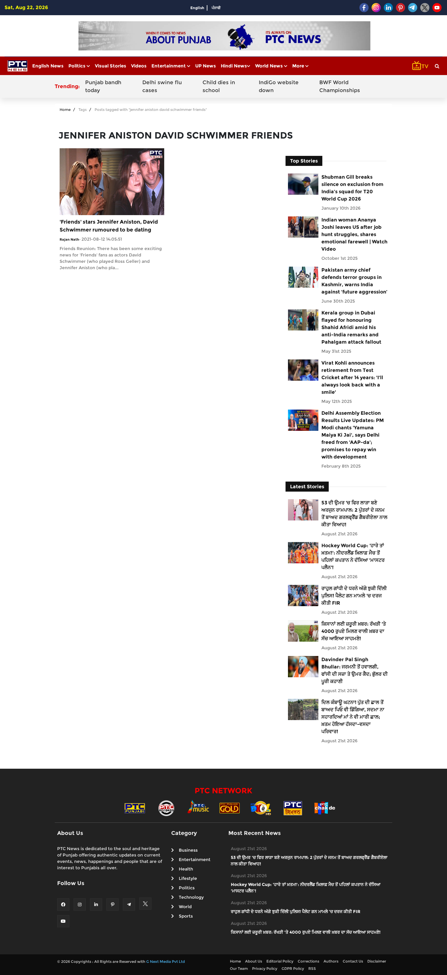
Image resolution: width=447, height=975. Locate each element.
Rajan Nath (69, 239)
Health (186, 869)
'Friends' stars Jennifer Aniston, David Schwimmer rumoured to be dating (109, 226)
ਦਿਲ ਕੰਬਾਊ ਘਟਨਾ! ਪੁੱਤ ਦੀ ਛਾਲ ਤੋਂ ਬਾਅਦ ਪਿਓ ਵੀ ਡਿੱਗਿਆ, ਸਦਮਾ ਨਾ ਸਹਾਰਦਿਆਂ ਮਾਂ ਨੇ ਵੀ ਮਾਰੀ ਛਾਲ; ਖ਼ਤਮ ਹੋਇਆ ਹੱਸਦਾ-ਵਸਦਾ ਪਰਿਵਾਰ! (352, 716)
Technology (191, 897)
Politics (77, 66)
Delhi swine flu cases (162, 86)
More (298, 66)
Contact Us (353, 961)
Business (188, 850)
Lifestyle (188, 878)
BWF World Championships (339, 86)
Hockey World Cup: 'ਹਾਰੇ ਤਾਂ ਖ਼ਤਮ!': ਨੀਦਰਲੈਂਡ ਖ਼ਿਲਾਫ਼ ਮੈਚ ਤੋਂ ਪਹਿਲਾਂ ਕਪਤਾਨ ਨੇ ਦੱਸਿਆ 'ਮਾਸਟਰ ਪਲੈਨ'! (353, 556)
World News (269, 66)
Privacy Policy (264, 968)
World (185, 906)
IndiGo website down (279, 86)
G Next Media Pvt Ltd (165, 961)
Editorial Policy (279, 961)
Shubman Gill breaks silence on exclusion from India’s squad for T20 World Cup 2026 (352, 188)
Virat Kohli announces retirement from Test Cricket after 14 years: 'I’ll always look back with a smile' (352, 377)
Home (65, 109)
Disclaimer (376, 961)
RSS (312, 968)
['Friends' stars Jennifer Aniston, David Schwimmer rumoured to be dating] (112, 181)
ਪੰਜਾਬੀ (216, 7)
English (197, 7)
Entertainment (169, 66)
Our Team (239, 968)
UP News (205, 66)
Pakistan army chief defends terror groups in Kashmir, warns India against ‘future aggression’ (354, 281)
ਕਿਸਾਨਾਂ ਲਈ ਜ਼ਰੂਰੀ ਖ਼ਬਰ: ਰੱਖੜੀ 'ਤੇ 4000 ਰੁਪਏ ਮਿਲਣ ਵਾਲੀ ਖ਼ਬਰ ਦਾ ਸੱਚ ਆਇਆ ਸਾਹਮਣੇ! (353, 631)
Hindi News (234, 66)
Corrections (308, 961)
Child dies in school (219, 86)
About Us (253, 961)
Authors (331, 961)
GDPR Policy (293, 968)
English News (48, 66)
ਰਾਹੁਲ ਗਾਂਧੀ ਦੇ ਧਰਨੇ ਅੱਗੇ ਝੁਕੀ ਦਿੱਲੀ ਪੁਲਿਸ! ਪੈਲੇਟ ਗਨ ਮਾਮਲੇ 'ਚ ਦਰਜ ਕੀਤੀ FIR (354, 595)
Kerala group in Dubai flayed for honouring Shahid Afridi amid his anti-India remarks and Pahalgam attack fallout (351, 327)
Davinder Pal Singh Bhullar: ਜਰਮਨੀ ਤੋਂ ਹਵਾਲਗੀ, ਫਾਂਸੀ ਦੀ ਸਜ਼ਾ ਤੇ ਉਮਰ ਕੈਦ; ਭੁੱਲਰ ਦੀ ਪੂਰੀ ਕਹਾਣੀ (354, 670)
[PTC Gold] (229, 808)
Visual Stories (110, 66)
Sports (186, 916)
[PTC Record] (166, 808)
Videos (139, 66)
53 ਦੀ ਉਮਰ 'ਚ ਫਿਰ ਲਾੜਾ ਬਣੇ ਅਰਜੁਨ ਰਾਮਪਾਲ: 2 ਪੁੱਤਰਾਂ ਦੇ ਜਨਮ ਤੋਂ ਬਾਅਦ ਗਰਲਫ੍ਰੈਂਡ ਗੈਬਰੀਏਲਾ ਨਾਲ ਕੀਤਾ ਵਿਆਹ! (354, 513)
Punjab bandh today (103, 86)
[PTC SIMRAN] (293, 808)
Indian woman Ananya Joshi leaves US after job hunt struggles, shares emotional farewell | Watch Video (354, 234)
